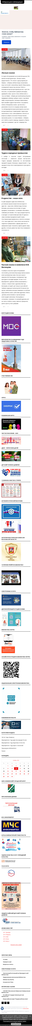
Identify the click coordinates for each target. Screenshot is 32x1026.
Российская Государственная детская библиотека (13, 995)
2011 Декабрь (6, 932)
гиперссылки (26, 1008)
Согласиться (16, 1024)
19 (24, 771)
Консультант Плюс (8, 982)
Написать (6, 42)
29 (8, 776)
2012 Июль (6, 939)
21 (3, 774)
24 (16, 774)
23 (12, 774)
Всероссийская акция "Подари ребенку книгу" (15, 999)
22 (8, 774)
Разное (3, 751)
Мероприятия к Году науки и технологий (12, 745)
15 (8, 771)
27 (28, 774)
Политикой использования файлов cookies (14, 1021)
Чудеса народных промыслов (14, 153)
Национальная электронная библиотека (14, 977)
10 (16, 768)
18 (20, 771)
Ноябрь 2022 (16, 760)
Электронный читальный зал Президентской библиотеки (15, 973)
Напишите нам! (7, 962)
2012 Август (6, 941)
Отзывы (5, 959)
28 (3, 776)
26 (24, 774)
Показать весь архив (16, 945)
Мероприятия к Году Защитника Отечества (13, 743)
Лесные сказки (8, 73)
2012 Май (5, 937)
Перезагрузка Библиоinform (9, 748)
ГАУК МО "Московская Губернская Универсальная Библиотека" (16, 991)
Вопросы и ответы (8, 964)
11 (20, 768)
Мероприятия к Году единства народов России (14, 740)
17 (16, 771)
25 (20, 774)
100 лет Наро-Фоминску (8, 737)
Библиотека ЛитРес (8, 979)
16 (12, 771)
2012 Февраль (7, 934)
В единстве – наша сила (12, 198)
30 (12, 776)
